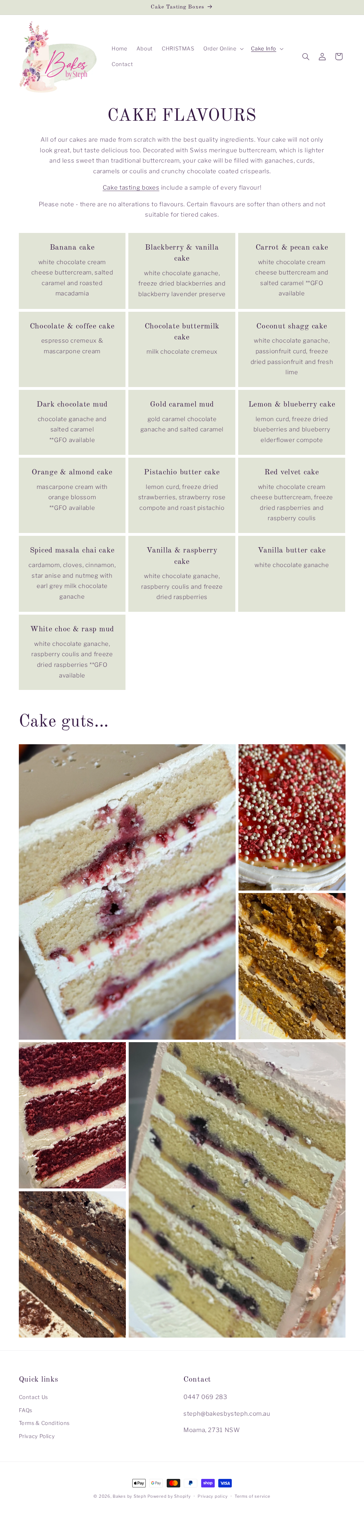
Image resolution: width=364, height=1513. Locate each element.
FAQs (26, 1410)
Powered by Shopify (169, 1496)
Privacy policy (213, 1496)
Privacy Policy (37, 1436)
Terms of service (253, 1496)
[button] (223, 48)
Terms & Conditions (44, 1423)
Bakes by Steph (129, 1496)
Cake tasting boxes (131, 187)
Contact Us (33, 1397)
